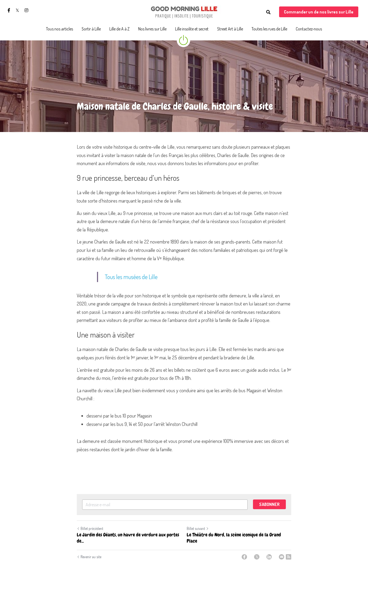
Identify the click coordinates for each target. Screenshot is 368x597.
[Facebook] (244, 557)
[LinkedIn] (269, 557)
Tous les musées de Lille (131, 276)
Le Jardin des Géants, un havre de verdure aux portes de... (128, 538)
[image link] (184, 11)
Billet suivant (196, 528)
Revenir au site (91, 556)
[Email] (281, 557)
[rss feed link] (288, 557)
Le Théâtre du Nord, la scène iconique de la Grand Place (234, 538)
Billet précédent (92, 528)
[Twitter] (256, 557)
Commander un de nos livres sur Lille (318, 12)
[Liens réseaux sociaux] (9, 10)
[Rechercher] (268, 12)
